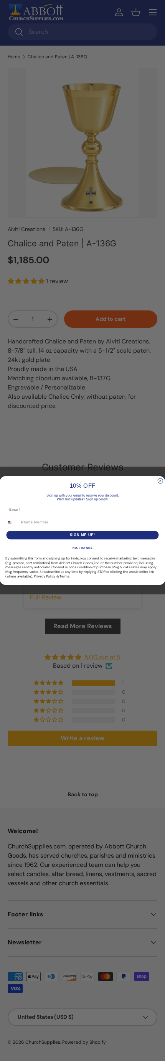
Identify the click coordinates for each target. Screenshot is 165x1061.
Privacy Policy (44, 576)
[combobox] (12, 522)
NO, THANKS (82, 547)
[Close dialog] (160, 481)
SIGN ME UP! (83, 534)
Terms (64, 576)
